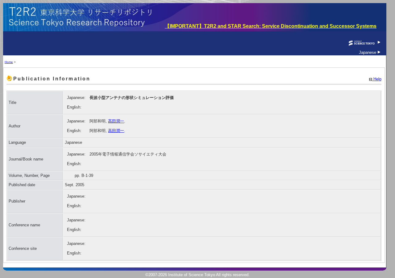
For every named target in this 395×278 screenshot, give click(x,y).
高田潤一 (116, 121)
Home (9, 62)
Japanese (368, 52)
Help (376, 79)
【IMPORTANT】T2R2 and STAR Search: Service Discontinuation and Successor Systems (270, 26)
